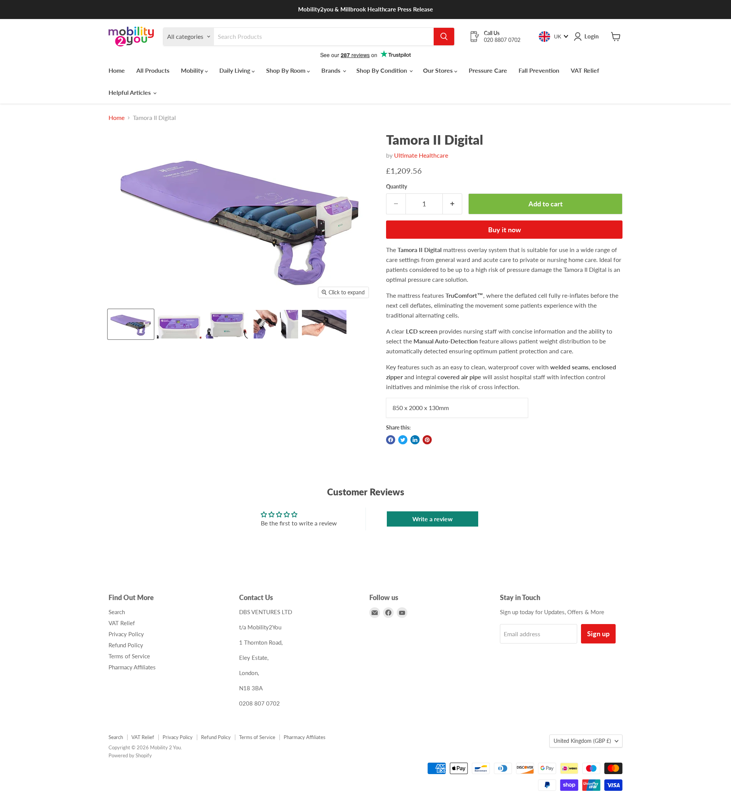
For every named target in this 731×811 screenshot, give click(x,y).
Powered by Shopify (130, 755)
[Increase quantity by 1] (452, 203)
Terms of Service (129, 656)
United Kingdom (582, 741)
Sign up (598, 633)
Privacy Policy (126, 634)
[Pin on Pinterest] (427, 439)
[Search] (444, 36)
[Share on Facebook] (390, 439)
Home (117, 70)
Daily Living (235, 70)
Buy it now (504, 229)
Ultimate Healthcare (421, 155)
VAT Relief (585, 70)
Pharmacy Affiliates (132, 667)
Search (117, 611)
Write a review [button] (432, 518)
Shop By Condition (382, 70)
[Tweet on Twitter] (402, 439)
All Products (152, 70)
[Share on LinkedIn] (415, 439)
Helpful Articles (130, 92)
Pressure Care (488, 70)
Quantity (396, 187)
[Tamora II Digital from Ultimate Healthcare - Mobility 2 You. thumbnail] (131, 324)
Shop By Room (286, 70)
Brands (331, 70)
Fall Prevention (539, 70)
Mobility (193, 70)
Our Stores (438, 70)
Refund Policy (126, 645)
